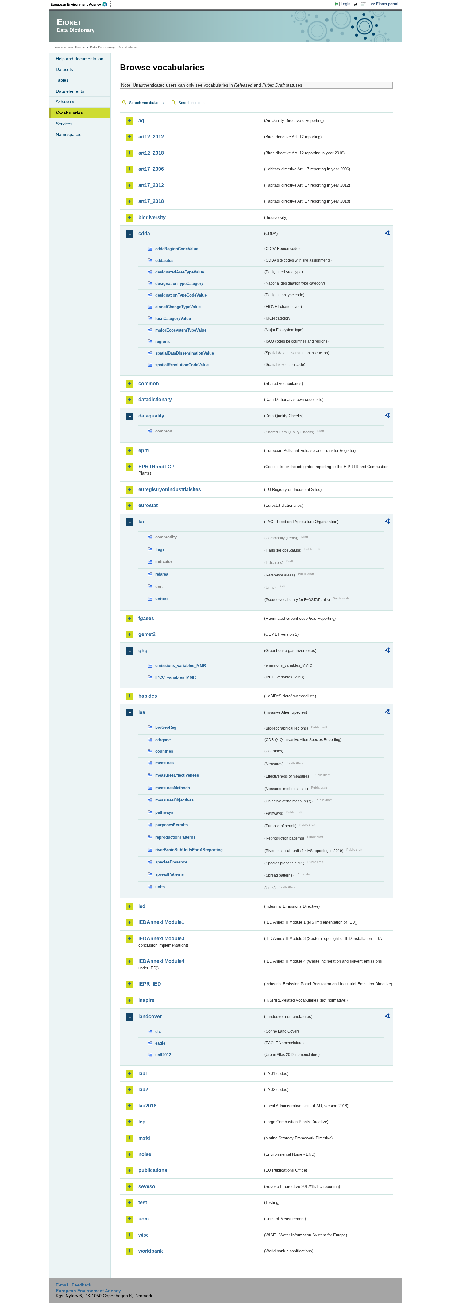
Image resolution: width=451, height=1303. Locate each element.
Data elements (70, 91)
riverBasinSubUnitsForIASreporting (189, 849)
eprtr (143, 450)
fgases (146, 618)
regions (162, 341)
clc (158, 1031)
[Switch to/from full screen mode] (364, 4)
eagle (160, 1043)
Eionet (80, 47)
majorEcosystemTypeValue (180, 330)
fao (142, 521)
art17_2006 (151, 169)
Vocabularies (69, 113)
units (160, 887)
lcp (141, 1121)
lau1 (143, 1073)
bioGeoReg (165, 727)
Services (64, 123)
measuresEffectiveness (177, 775)
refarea (161, 574)
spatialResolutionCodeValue (182, 365)
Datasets (64, 69)
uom (143, 1218)
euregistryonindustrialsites (169, 489)
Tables (62, 80)
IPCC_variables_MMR (175, 677)
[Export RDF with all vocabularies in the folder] (387, 234)
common (148, 383)
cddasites (164, 260)
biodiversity (152, 217)
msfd (144, 1138)
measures (164, 763)
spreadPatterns (169, 874)
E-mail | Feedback (73, 1284)
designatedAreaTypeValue (179, 272)
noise (144, 1154)
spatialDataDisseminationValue (184, 353)
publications (152, 1170)
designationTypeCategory (179, 283)
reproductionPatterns (175, 837)
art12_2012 (151, 136)
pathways (164, 812)
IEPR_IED (149, 984)
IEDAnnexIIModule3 (161, 938)
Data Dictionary (102, 47)
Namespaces (68, 134)
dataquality (151, 415)
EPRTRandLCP (156, 466)
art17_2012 (151, 185)
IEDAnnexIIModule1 (161, 922)
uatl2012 (163, 1055)
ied (141, 906)
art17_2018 (151, 201)
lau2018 (147, 1105)
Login (345, 4)
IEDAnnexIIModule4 (161, 961)
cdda (144, 233)
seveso (146, 1186)
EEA (81, 4)
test (142, 1202)
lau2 (143, 1089)
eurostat (148, 505)
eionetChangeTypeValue (178, 306)
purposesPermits (171, 825)
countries (164, 751)
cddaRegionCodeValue (176, 248)
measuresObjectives (174, 800)
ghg (143, 650)
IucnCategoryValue (173, 318)
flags (159, 549)
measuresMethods (172, 787)
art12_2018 (151, 153)
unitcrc (161, 598)
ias (141, 712)
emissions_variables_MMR (180, 665)
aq (141, 120)
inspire (146, 1000)
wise (143, 1235)
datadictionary (155, 399)
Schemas (65, 101)
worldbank (150, 1251)
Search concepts (192, 103)
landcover (150, 1016)
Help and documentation (79, 58)
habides (147, 696)
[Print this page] (356, 4)
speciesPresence (171, 862)
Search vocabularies (146, 103)
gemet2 (147, 634)
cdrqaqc (163, 740)
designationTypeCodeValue (181, 295)
